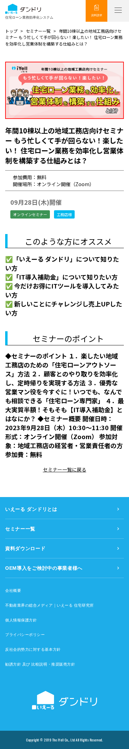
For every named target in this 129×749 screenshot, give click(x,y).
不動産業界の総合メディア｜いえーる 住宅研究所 (49, 605)
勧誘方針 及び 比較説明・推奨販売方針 (40, 664)
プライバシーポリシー (25, 634)
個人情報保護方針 (21, 620)
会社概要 (13, 590)
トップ (11, 31)
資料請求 (96, 15)
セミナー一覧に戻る (64, 469)
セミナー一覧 (38, 31)
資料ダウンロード (25, 548)
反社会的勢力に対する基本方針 (33, 649)
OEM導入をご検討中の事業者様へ (44, 568)
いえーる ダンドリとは (31, 509)
